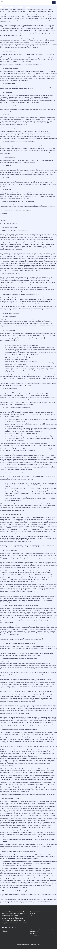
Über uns (32, 913)
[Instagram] (12, 927)
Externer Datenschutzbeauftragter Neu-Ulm (26, 901)
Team (31, 915)
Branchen (32, 910)
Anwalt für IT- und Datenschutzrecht (12, 902)
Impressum (5, 930)
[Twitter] (6, 927)
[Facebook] (3, 927)
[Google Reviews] (9, 927)
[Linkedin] (15, 927)
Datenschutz (5, 931)
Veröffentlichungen (35, 911)
